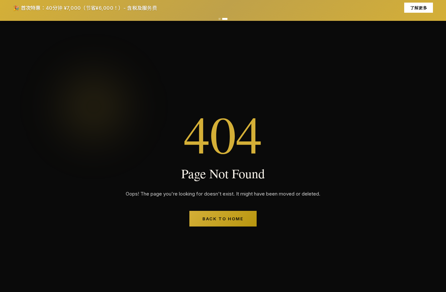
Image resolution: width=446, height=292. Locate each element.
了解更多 (418, 7)
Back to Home (223, 218)
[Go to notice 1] (220, 19)
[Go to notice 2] (225, 19)
